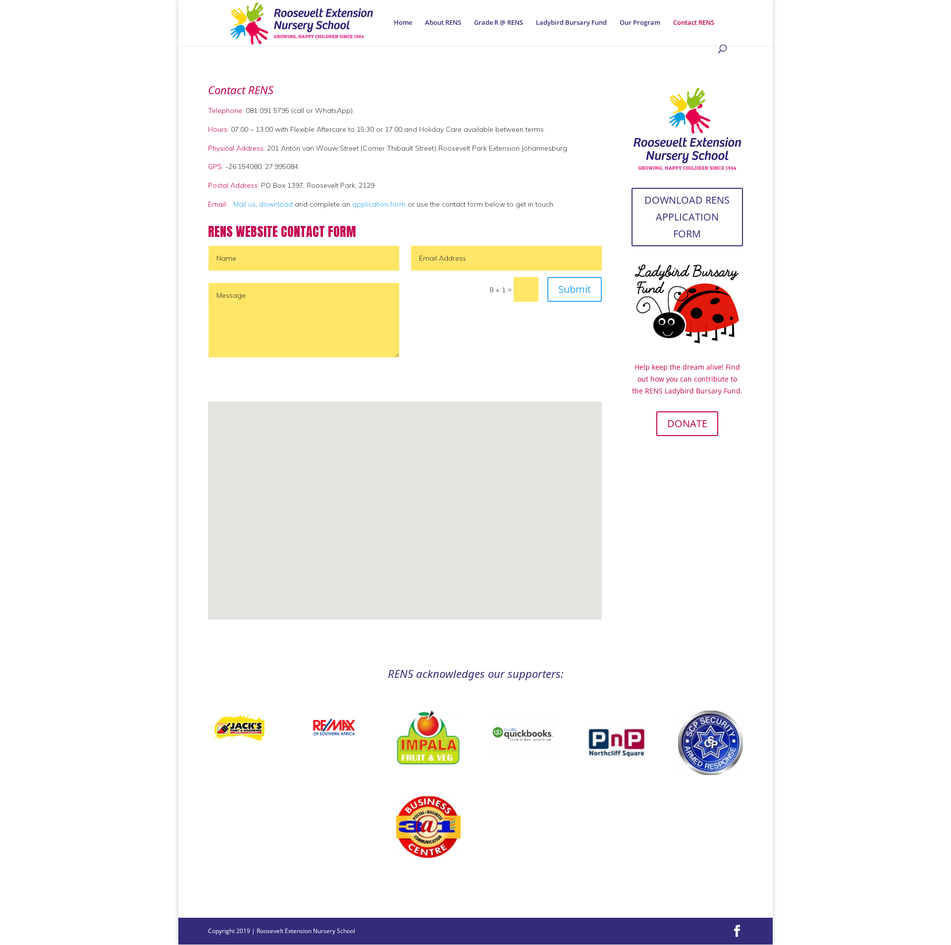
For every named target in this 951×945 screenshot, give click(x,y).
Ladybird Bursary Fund (571, 23)
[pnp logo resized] (616, 771)
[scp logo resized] (710, 772)
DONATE (687, 423)
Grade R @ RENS (498, 23)
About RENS (443, 23)
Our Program (640, 23)
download (275, 204)
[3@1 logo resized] (428, 855)
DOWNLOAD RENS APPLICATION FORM (687, 216)
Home (403, 23)
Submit (574, 289)
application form (379, 204)
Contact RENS (693, 23)
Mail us (244, 204)
